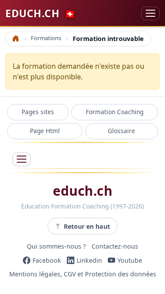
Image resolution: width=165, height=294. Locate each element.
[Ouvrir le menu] (21, 159)
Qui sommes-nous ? (56, 246)
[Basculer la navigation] (150, 13)
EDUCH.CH (40, 13)
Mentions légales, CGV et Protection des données (82, 274)
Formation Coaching (114, 112)
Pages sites (38, 112)
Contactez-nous (115, 246)
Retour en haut (87, 226)
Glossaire (121, 131)
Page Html (45, 131)
